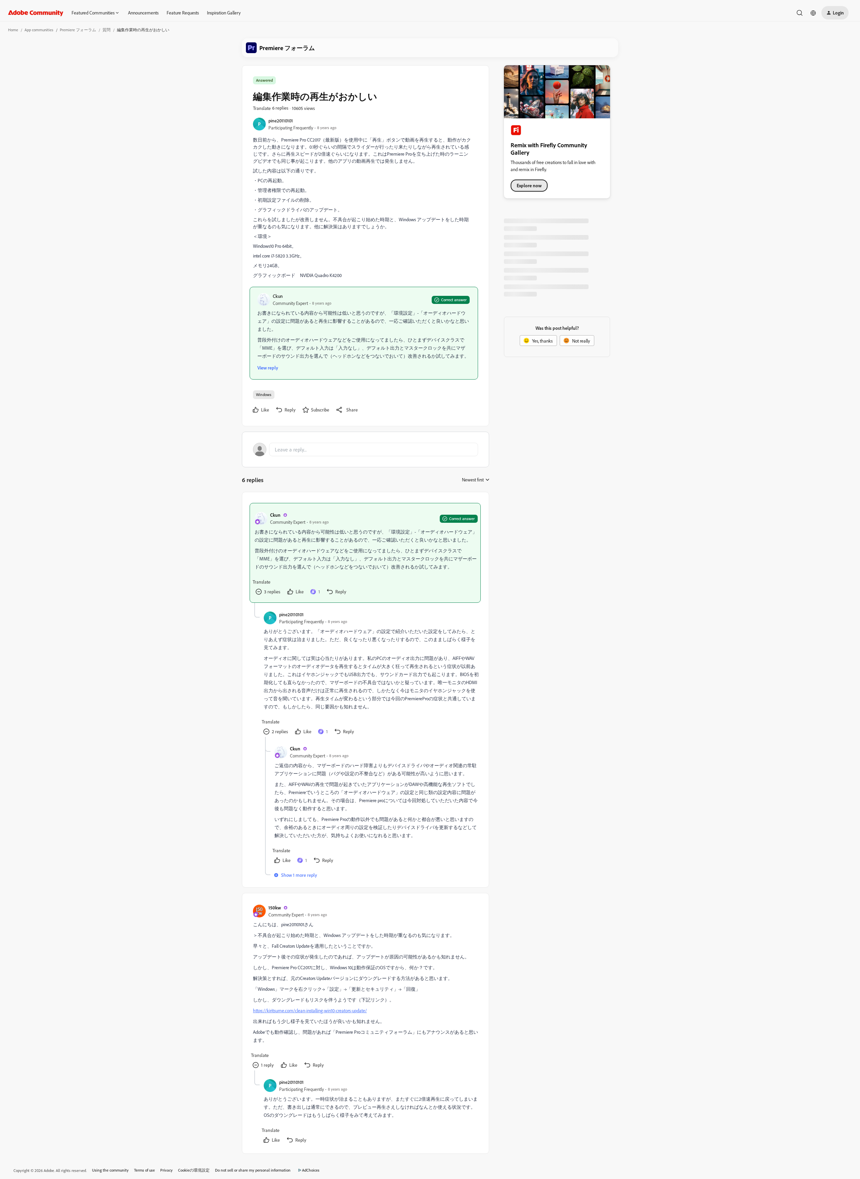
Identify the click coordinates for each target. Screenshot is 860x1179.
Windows (263, 394)
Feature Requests (183, 12)
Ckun (278, 296)
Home (13, 29)
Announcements (143, 12)
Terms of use (144, 1170)
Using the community (110, 1170)
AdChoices (310, 1170)
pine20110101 (280, 120)
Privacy (166, 1170)
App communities (39, 29)
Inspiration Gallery (224, 12)
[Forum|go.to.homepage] (35, 12)
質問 (106, 29)
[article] (365, 553)
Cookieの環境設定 (194, 1170)
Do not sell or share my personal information (253, 1170)
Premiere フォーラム (78, 29)
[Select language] (813, 12)
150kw (274, 907)
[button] (835, 12)
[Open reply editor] (365, 449)
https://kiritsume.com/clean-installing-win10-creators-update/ (310, 1010)
